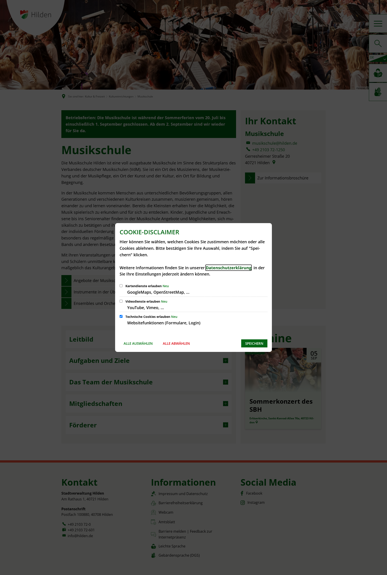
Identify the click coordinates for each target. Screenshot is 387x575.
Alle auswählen (138, 343)
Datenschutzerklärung (228, 267)
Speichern (254, 343)
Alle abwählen (176, 343)
